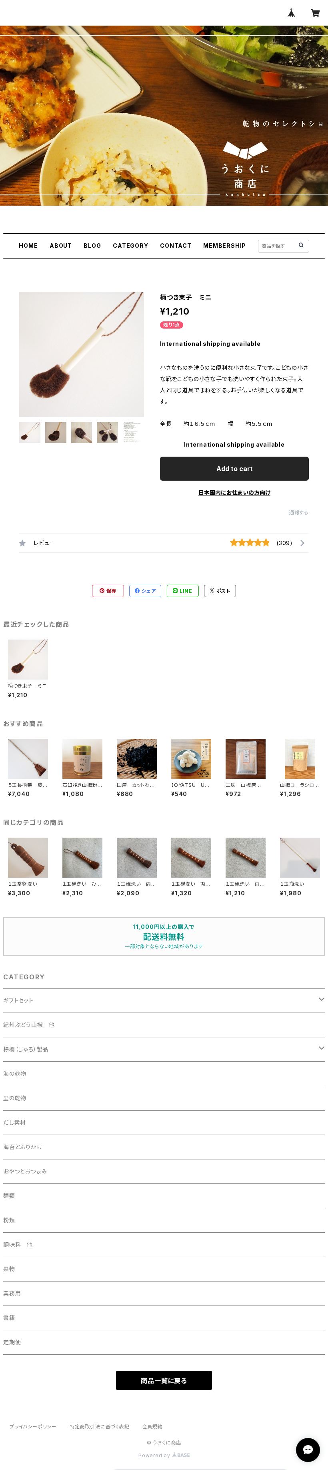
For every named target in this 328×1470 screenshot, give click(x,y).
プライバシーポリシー (33, 1427)
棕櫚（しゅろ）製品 (25, 1049)
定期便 (12, 1342)
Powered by (155, 1455)
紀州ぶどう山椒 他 (29, 1024)
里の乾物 (14, 1098)
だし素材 (14, 1122)
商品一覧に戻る (164, 1381)
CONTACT (176, 245)
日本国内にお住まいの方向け (234, 492)
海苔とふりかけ (23, 1146)
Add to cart (234, 469)
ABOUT (61, 245)
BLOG (92, 245)
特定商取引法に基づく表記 (100, 1427)
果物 (9, 1268)
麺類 (9, 1195)
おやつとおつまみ (25, 1171)
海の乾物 (14, 1073)
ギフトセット (18, 1000)
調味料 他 (18, 1244)
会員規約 (152, 1427)
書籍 (9, 1317)
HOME (28, 245)
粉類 (9, 1220)
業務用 (12, 1293)
